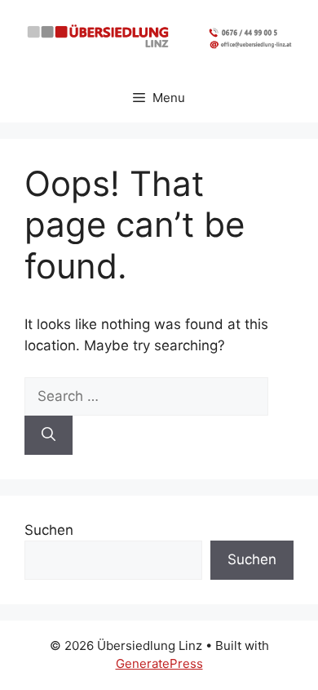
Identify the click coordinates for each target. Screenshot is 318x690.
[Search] (48, 435)
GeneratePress (159, 663)
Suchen (48, 530)
